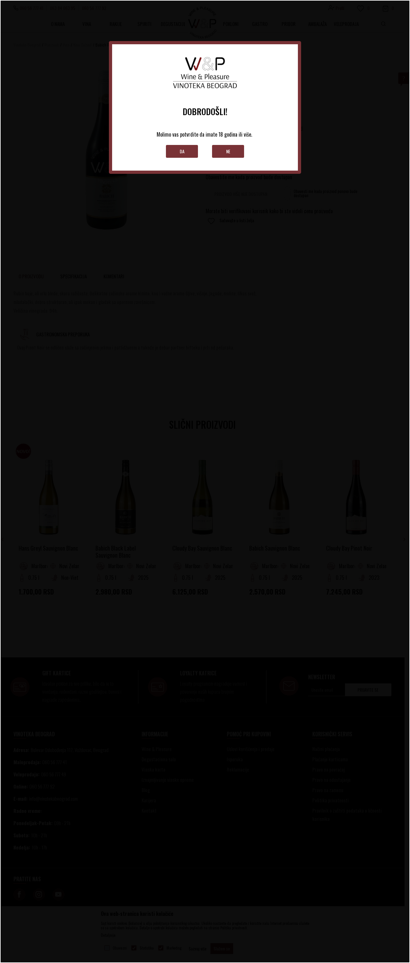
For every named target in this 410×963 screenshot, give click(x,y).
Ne (228, 151)
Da (182, 151)
